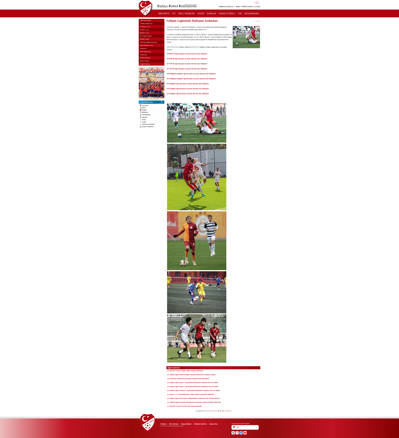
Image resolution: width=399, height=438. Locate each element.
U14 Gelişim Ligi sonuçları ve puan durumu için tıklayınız (188, 93)
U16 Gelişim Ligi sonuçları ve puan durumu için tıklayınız (188, 83)
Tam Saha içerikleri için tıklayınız (151, 99)
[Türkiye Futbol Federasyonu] (148, 8)
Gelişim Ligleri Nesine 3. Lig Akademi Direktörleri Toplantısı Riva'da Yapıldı (193, 382)
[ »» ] (229, 411)
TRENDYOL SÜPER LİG (225, 6)
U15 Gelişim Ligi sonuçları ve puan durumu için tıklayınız (188, 88)
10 (223, 411)
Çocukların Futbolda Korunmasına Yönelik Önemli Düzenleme (189, 378)
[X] (233, 432)
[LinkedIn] (241, 432)
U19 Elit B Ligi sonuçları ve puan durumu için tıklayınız (187, 58)
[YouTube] (245, 432)
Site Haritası (173, 424)
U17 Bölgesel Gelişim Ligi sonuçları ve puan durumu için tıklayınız (191, 78)
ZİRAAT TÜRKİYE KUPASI (244, 6)
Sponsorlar (213, 424)
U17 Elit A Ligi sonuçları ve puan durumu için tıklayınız (187, 63)
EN (259, 2)
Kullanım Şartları (200, 424)
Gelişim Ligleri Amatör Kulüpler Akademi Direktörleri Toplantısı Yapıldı (192, 374)
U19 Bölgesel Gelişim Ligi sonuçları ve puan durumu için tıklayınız (191, 73)
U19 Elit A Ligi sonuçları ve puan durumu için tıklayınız (187, 53)
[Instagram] (237, 432)
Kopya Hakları (186, 424)
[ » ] (226, 411)
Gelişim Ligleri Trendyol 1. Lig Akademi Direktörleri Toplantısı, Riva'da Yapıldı (194, 390)
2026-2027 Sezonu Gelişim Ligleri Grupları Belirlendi (186, 370)
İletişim (163, 424)
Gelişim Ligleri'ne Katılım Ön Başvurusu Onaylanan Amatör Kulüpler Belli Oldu (195, 402)
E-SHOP (257, 6)
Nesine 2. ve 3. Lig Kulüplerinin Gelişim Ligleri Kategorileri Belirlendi (191, 394)
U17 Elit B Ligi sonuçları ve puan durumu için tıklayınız (187, 68)
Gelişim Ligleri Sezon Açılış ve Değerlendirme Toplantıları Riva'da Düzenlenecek (194, 398)
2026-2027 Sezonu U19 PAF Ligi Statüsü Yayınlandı (185, 406)
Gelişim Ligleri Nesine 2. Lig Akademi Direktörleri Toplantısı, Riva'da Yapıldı (193, 386)
